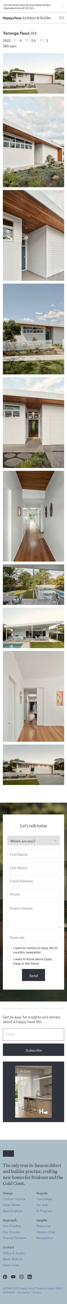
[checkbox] (9, 947)
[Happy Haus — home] (27, 18)
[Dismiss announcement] (62, 6)
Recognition (44, 1238)
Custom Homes (14, 1199)
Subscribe (33, 1050)
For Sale (42, 1205)
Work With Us (13, 1259)
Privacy (37, 1292)
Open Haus (11, 1265)
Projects (42, 1193)
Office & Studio (13, 1253)
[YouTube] (13, 1277)
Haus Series (11, 1205)
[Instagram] (21, 1277)
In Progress (44, 1211)
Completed (44, 1199)
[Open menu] (61, 18)
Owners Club (45, 1232)
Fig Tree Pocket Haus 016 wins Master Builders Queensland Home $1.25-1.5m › (27, 6)
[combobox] (33, 840)
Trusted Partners (14, 1238)
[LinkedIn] (30, 1277)
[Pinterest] (5, 1277)
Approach (10, 1220)
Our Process (11, 1232)
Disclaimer (24, 1292)
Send (33, 975)
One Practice (12, 1226)
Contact (8, 1247)
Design (8, 1193)
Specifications (13, 1211)
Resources (43, 1226)
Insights (42, 1220)
